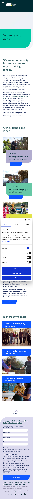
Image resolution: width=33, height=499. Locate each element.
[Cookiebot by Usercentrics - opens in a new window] (24, 220)
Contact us (13, 423)
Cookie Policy (8, 484)
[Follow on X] (5, 494)
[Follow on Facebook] (11, 494)
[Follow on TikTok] (22, 494)
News (16, 421)
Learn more (6, 471)
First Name (6, 432)
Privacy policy (18, 482)
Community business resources (16, 352)
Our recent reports (16, 164)
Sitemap (5, 482)
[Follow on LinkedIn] (8, 494)
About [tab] (27, 224)
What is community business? (15, 324)
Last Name (6, 437)
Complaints (26, 482)
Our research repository (9, 302)
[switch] (29, 253)
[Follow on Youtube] (18, 494)
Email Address (8, 428)
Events (21, 421)
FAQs (20, 423)
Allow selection (16, 273)
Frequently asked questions (14, 379)
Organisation (7, 442)
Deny (16, 277)
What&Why (17, 492)
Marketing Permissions (10, 448)
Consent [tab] (6, 224)
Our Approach (8, 421)
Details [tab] (16, 224)
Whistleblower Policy (19, 484)
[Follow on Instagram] (15, 494)
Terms (11, 482)
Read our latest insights (16, 197)
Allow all (16, 269)
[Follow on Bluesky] (25, 494)
